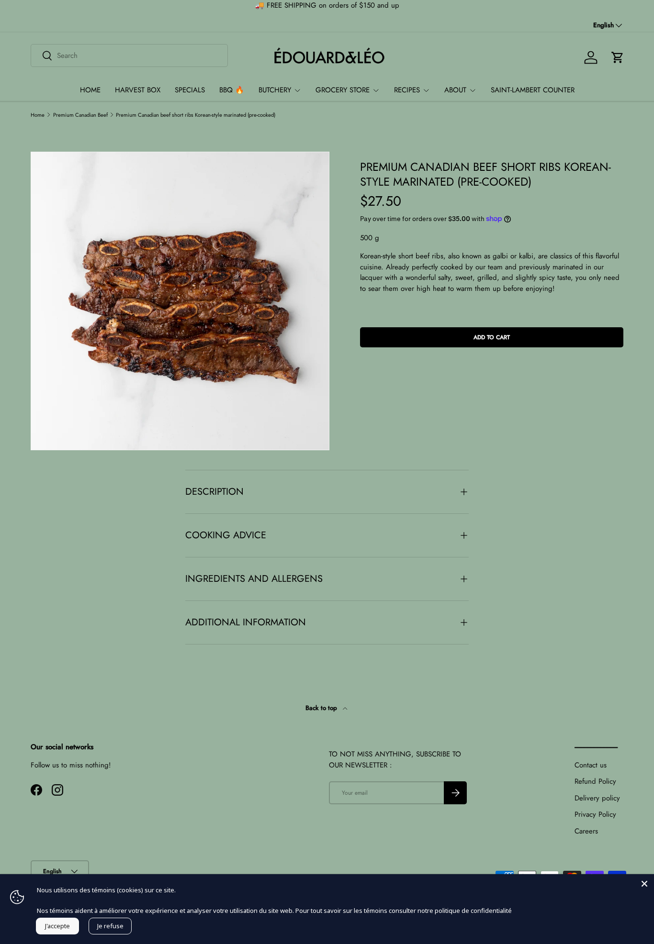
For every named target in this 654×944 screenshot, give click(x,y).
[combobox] (129, 55)
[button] (617, 57)
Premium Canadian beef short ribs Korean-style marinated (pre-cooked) (195, 115)
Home (38, 115)
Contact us (591, 765)
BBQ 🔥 (231, 90)
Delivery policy (597, 798)
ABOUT (455, 90)
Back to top (322, 707)
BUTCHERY (275, 90)
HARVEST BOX (137, 90)
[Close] (644, 883)
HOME (90, 90)
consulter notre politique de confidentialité (450, 910)
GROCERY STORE (343, 90)
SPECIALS (190, 90)
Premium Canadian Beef (80, 115)
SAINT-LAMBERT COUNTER (533, 90)
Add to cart (492, 337)
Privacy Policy (595, 814)
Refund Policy (595, 781)
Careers (586, 831)
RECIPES (407, 90)
